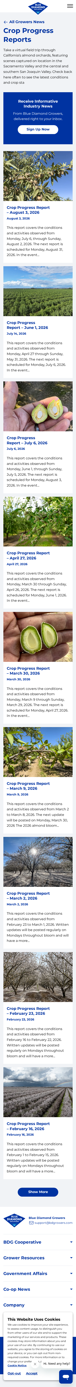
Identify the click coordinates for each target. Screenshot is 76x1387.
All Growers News (27, 22)
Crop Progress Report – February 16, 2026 (28, 1126)
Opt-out (14, 1373)
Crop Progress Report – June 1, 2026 (27, 325)
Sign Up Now (38, 129)
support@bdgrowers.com (54, 1223)
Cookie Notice (17, 1365)
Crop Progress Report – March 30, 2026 (28, 671)
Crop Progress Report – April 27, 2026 (28, 555)
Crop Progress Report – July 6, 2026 (27, 440)
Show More (38, 1192)
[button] (70, 6)
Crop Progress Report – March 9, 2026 (28, 786)
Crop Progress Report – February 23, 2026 (28, 1011)
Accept (32, 1373)
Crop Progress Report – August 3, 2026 (28, 210)
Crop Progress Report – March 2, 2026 (28, 896)
